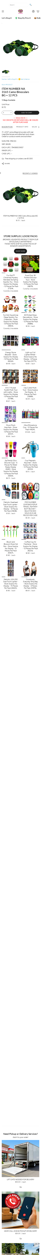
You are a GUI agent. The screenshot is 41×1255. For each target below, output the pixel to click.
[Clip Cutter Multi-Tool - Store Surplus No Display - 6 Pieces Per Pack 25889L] (30, 376)
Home (4, 79)
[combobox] (18, 5)
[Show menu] (3, 11)
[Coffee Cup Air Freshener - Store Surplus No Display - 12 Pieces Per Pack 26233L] (30, 531)
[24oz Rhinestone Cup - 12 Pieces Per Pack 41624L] (30, 414)
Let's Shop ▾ (12, 79)
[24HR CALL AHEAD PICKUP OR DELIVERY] (20, 1210)
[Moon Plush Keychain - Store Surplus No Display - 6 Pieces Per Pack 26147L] (11, 414)
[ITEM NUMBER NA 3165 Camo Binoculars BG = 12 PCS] (20, 194)
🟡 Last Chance (24, 79)
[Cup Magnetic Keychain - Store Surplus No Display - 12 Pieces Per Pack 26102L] (30, 449)
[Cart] (38, 11)
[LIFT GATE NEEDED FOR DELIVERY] (20, 1158)
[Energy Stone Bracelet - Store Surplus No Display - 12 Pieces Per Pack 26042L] (11, 341)
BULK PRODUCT (7, 85)
